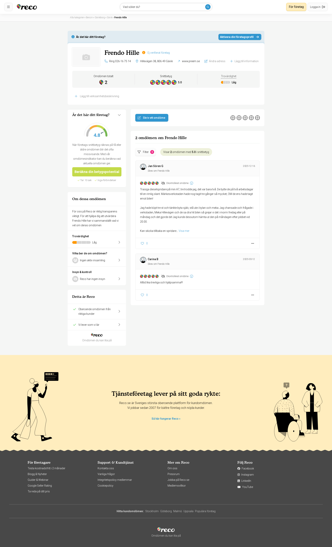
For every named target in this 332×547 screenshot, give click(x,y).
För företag (296, 7)
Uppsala (188, 511)
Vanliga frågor (106, 474)
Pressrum (174, 474)
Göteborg (166, 511)
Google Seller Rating (40, 485)
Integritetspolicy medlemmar (115, 479)
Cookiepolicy (105, 485)
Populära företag (205, 511)
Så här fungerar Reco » (166, 418)
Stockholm (152, 511)
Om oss (172, 468)
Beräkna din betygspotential (97, 172)
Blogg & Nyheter (37, 474)
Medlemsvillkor (177, 485)
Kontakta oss (106, 468)
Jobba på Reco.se (178, 479)
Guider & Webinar (38, 479)
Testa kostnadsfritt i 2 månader (46, 468)
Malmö (177, 511)
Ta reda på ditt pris (39, 491)
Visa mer (184, 230)
